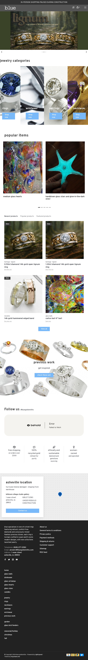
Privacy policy (45, 534)
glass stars (8, 588)
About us (43, 527)
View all (44, 329)
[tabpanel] (44, 30)
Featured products (43, 216)
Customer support (47, 545)
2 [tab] (41, 207)
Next (86, 52)
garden (7, 622)
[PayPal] (73, 656)
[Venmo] (82, 656)
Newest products (11, 216)
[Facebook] (5, 560)
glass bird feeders (11, 625)
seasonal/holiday (11, 631)
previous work (9, 616)
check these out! (44, 375)
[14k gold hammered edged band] (23, 294)
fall (5, 638)
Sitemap (43, 549)
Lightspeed (38, 655)
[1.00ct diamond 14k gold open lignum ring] (65, 240)
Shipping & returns (47, 541)
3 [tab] (44, 207)
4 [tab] (46, 207)
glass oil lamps (10, 581)
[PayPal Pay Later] (77, 656)
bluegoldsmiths (27, 410)
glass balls (8, 574)
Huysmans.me (15, 657)
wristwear (8, 612)
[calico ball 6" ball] (65, 294)
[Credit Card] (68, 656)
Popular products (27, 216)
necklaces (8, 605)
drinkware (8, 578)
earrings (7, 609)
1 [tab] (38, 207)
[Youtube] (17, 560)
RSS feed (43, 552)
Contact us (22, 511)
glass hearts (9, 585)
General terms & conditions (50, 531)
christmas (8, 635)
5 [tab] (49, 207)
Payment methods (47, 538)
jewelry (7, 598)
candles (7, 592)
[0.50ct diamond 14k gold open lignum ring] (23, 240)
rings (6, 601)
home (6, 570)
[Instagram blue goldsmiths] (13, 560)
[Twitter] (9, 560)
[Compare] (73, 8)
